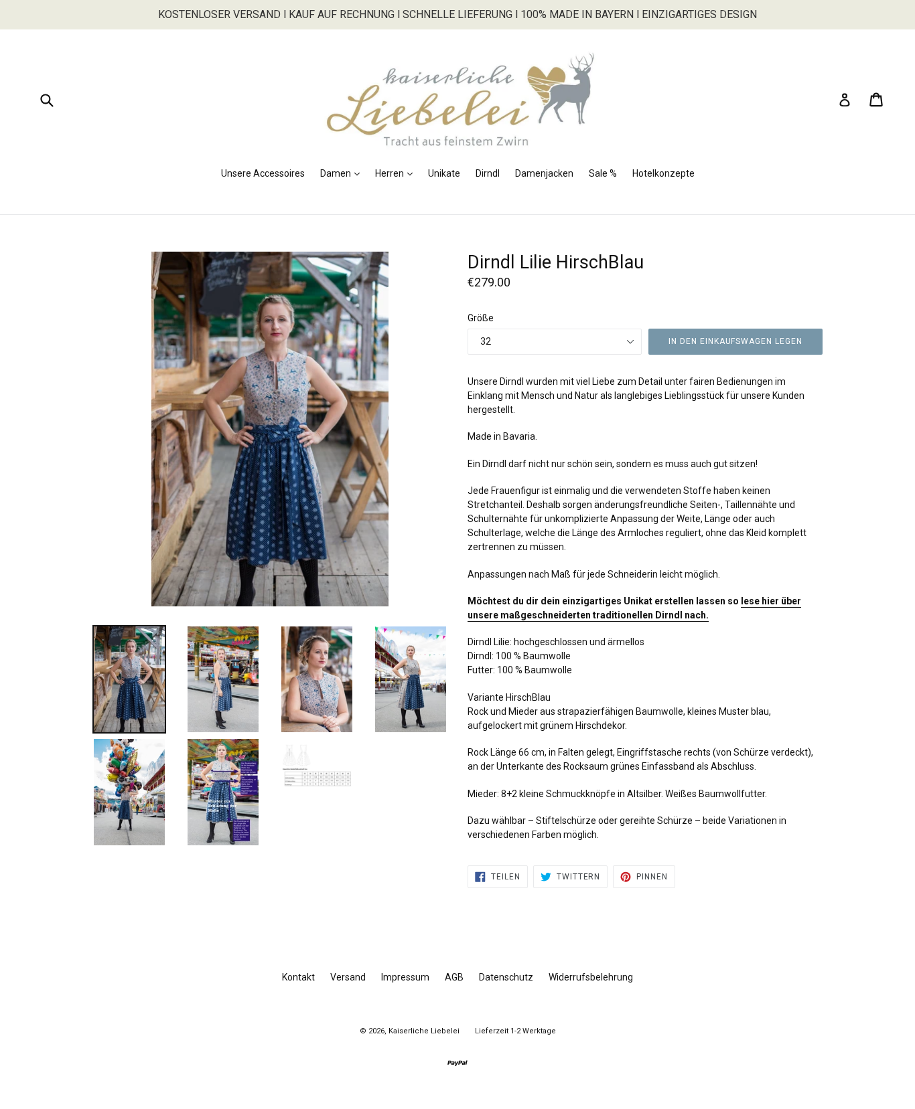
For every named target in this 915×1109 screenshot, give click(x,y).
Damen (343, 173)
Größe (481, 318)
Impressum (405, 977)
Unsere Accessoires (263, 173)
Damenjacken (544, 173)
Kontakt (298, 977)
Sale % (603, 173)
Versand (348, 977)
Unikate (444, 173)
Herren (397, 173)
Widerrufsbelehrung (591, 977)
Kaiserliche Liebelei (424, 1031)
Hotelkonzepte (663, 173)
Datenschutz (506, 977)
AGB (454, 977)
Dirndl (488, 173)
